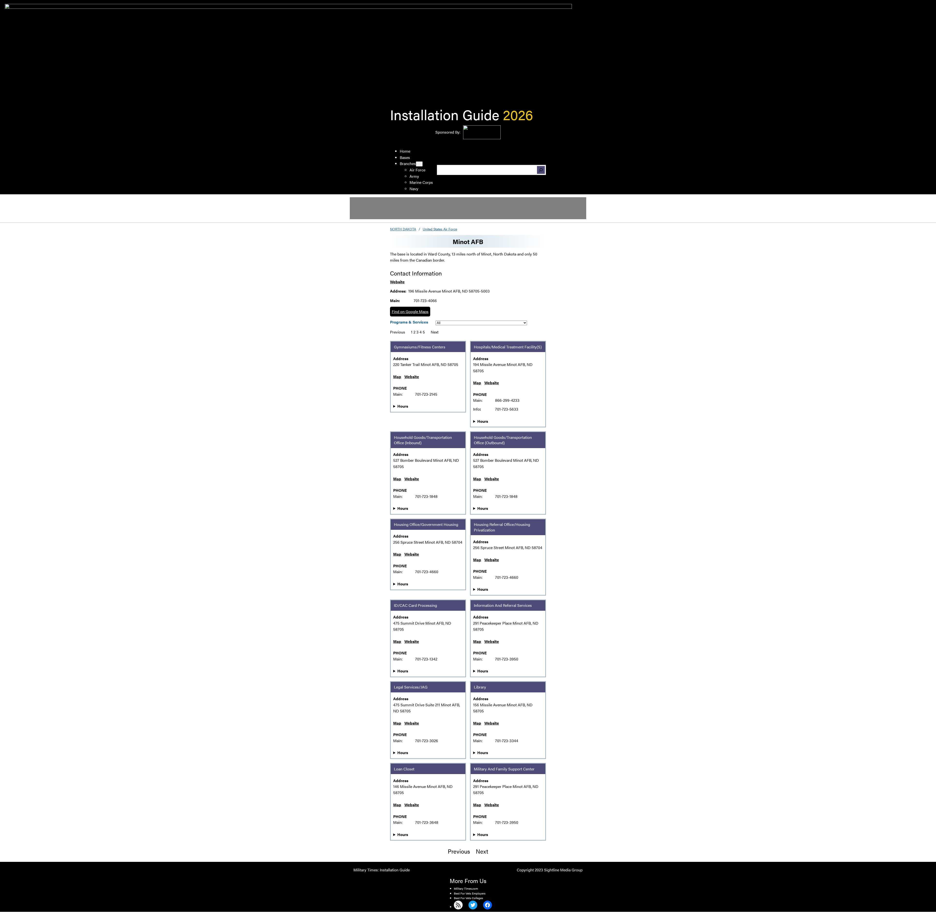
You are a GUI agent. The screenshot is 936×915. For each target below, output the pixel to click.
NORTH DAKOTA (403, 228)
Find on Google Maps (410, 311)
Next (435, 332)
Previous (397, 332)
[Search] (541, 170)
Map (397, 376)
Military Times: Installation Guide (381, 870)
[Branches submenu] (419, 164)
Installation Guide (444, 114)
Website (397, 282)
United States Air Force (440, 228)
